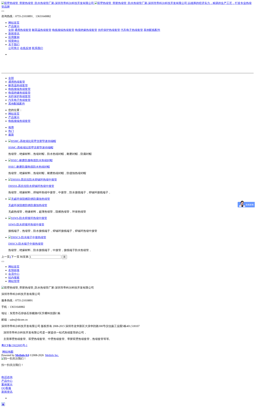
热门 (11, 131)
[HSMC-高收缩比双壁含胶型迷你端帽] (32, 141)
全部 (11, 29)
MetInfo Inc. (52, 355)
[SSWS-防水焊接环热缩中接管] (27, 218)
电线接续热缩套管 (19, 89)
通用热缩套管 (16, 81)
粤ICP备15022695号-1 (14, 345)
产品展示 (13, 117)
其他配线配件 (16, 103)
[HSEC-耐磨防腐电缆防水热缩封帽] (30, 160)
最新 (11, 134)
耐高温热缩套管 (18, 85)
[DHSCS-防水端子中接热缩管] (27, 237)
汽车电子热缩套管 (19, 99)
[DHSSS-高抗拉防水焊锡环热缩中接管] (32, 179)
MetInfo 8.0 (22, 355)
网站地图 (7, 351)
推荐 (11, 127)
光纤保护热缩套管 (19, 96)
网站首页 (13, 22)
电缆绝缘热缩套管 (19, 92)
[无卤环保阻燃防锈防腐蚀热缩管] (29, 198)
